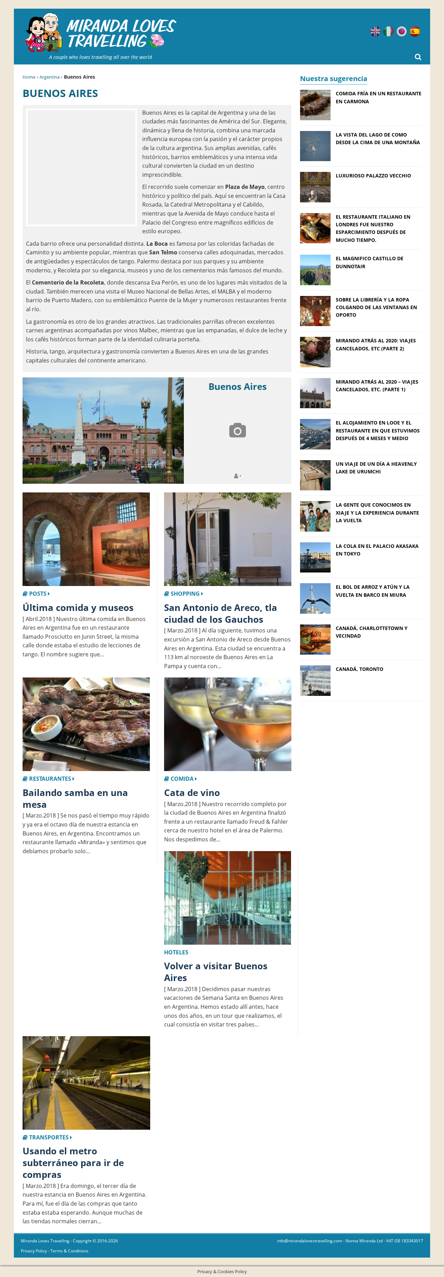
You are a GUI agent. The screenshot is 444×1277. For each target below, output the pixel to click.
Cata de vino (192, 792)
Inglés (375, 31)
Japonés (401, 31)
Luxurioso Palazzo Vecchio (373, 175)
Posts (37, 593)
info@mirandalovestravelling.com (309, 1241)
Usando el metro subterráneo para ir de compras (73, 1163)
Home (29, 77)
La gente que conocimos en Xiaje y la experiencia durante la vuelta (377, 512)
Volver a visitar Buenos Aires (215, 972)
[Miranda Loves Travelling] (101, 32)
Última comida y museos (78, 607)
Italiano (388, 31)
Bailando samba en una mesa (75, 798)
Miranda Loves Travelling (45, 1241)
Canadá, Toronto (359, 669)
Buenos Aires (237, 386)
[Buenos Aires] (103, 430)
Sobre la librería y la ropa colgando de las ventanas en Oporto (376, 307)
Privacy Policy (34, 1251)
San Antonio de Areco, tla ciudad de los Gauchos (220, 613)
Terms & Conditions (69, 1251)
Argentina (50, 77)
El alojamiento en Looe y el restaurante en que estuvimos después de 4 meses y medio (378, 430)
